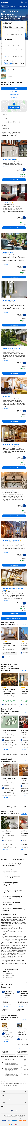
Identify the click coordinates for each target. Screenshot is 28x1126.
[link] (5, 122)
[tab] (8, 31)
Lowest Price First (14, 91)
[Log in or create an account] (22, 2)
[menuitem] (5, 6)
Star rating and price (14, 94)
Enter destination (8, 22)
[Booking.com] (4, 2)
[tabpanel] (13, 49)
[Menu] (26, 2)
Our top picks (14, 88)
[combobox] (14, 23)
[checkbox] (21, 42)
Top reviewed (14, 97)
